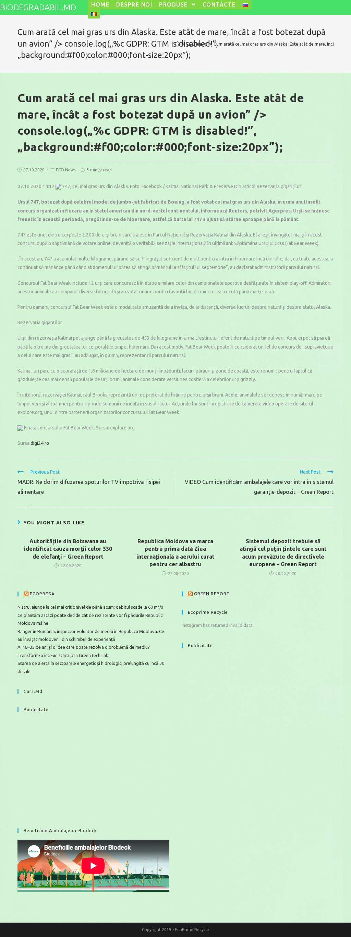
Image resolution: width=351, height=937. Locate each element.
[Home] (178, 43)
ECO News (65, 170)
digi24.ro (40, 443)
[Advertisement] (93, 767)
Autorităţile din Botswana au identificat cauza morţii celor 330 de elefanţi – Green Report (68, 549)
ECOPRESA (42, 593)
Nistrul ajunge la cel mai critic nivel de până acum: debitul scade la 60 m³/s (90, 607)
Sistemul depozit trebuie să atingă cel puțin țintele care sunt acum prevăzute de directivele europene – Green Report (283, 552)
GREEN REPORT (212, 593)
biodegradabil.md (38, 7)
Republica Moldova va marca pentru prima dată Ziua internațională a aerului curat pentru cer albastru (175, 552)
